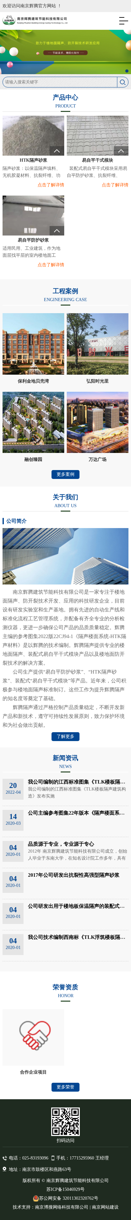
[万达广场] (97, 422)
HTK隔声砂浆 (33, 160)
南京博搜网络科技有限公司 (61, 1207)
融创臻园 (33, 459)
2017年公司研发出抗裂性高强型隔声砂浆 (74, 875)
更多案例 (65, 474)
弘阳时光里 (97, 381)
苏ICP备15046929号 (65, 1189)
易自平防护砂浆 (33, 240)
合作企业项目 (33, 1072)
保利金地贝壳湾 (33, 381)
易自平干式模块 (97, 160)
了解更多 (65, 736)
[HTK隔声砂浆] (33, 142)
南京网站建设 (105, 1207)
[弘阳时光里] (97, 344)
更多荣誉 (65, 1087)
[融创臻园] (33, 422)
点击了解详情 (51, 185)
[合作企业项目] (33, 1037)
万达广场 (98, 459)
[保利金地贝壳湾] (33, 344)
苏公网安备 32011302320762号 (68, 1198)
